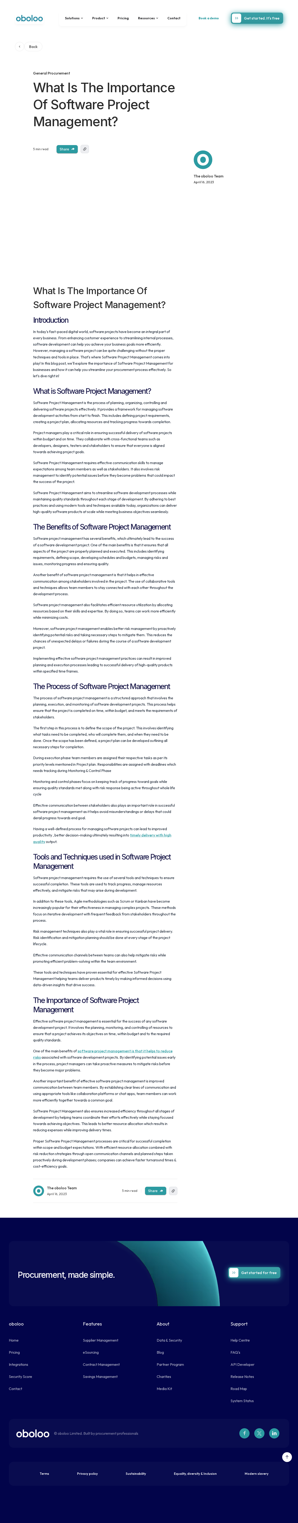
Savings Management (100, 1376)
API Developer (242, 1364)
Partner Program (170, 1364)
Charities (164, 1376)
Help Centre (240, 1340)
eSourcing (91, 1352)
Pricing (123, 18)
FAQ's (235, 1352)
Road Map (238, 1388)
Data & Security (169, 1340)
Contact (173, 18)
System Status (242, 1400)
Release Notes (242, 1376)
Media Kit (164, 1388)
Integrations (18, 1364)
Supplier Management (100, 1340)
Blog (160, 1352)
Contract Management (101, 1364)
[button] (74, 18)
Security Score (20, 1376)
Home (14, 1340)
